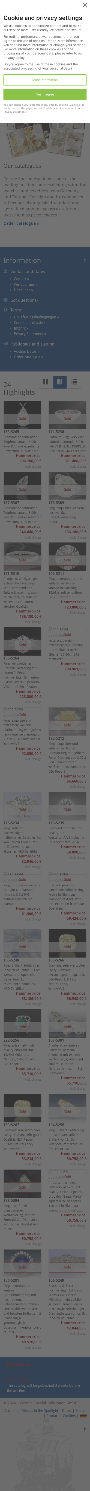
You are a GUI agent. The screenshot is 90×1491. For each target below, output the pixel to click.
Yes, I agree (45, 94)
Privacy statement (14, 111)
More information (45, 80)
